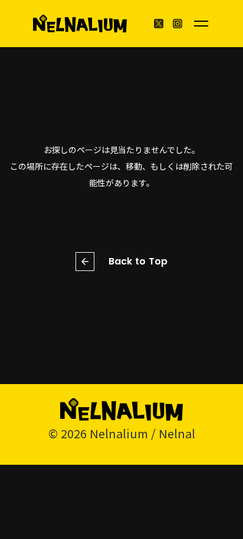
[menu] (201, 23)
